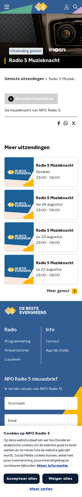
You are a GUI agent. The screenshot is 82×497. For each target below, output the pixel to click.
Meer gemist (58, 291)
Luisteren (12, 359)
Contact (52, 341)
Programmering (18, 341)
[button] (6, 7)
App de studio (57, 350)
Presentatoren (17, 350)
